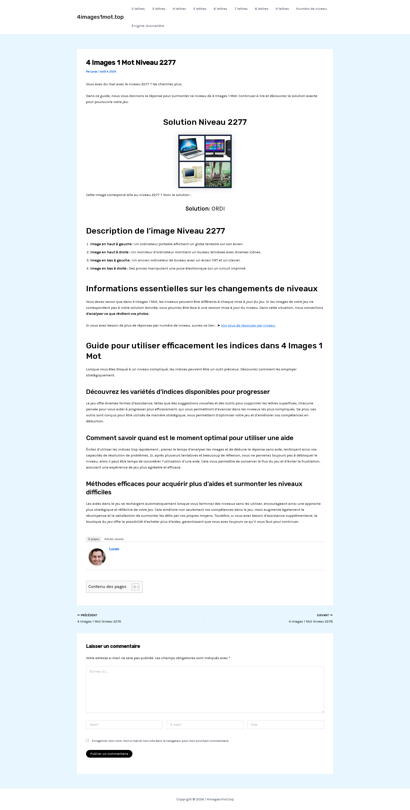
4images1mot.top (100, 17)
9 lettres (282, 8)
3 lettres (158, 8)
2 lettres (138, 8)
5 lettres (199, 8)
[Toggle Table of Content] (133, 587)
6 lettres (220, 8)
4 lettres (179, 8)
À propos (93, 539)
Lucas (114, 548)
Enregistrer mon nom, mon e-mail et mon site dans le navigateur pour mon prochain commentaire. (160, 741)
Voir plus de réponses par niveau (248, 325)
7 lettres (241, 8)
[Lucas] (97, 556)
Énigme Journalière (148, 26)
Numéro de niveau (311, 8)
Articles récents (114, 539)
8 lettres (261, 8)
